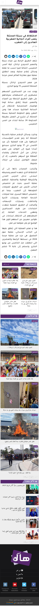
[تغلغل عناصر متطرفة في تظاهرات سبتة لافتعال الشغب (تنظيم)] (10, 293)
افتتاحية (35, 446)
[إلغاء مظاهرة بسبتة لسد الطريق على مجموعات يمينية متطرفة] (10, 273)
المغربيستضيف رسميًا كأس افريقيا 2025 (13, 485)
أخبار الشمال (33, 269)
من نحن (18, 570)
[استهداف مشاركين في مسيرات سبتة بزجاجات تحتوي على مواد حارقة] (29, 293)
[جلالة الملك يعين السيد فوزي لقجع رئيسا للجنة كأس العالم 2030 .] (32, 534)
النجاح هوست (19, 602)
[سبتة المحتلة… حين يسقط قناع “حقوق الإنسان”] (19, 458)
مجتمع (31, 32)
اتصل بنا (18, 574)
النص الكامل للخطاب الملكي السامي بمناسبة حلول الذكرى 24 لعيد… (13, 509)
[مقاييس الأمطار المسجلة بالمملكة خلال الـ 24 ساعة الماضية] (32, 523)
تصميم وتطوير (29, 602)
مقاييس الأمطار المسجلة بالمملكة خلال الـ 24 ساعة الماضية (13, 520)
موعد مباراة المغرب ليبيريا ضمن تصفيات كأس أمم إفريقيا (14, 497)
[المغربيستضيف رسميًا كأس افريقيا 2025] (32, 489)
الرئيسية (35, 32)
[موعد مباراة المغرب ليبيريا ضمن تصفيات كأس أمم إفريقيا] (32, 500)
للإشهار (18, 578)
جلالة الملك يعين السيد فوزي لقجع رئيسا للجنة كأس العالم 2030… (13, 532)
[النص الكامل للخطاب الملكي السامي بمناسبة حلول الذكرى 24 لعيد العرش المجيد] (32, 512)
